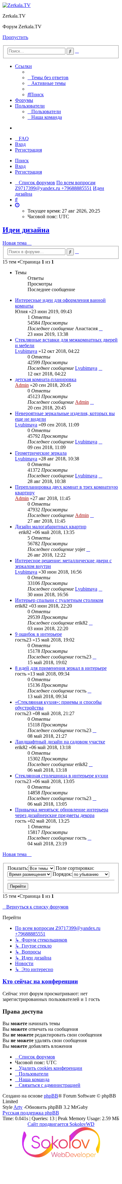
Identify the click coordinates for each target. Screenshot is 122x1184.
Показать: (18, 868)
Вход (20, 166)
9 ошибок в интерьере (38, 634)
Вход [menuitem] (20, 144)
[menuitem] (48, 77)
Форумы (24, 100)
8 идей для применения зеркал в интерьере (61, 668)
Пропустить (15, 37)
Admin (22, 385)
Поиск (22, 160)
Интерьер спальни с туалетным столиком (59, 600)
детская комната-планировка (45, 379)
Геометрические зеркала (41, 453)
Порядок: (62, 874)
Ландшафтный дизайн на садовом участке (60, 741)
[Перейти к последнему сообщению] (101, 328)
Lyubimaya (26, 351)
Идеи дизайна (26, 230)
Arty (18, 1107)
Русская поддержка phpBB (31, 1112)
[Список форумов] (17, 5)
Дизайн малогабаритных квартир (50, 526)
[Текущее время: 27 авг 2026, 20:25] (17, 205)
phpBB (51, 1095)
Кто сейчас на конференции (40, 981)
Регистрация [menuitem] (28, 150)
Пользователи (30, 105)
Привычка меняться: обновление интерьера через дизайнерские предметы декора (61, 812)
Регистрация (28, 172)
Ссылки (23, 66)
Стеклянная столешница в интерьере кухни (61, 775)
